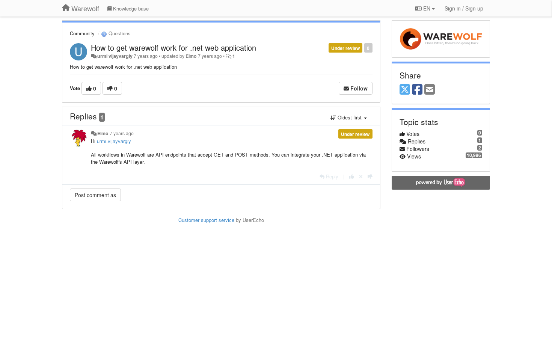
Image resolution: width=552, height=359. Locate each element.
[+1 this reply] (351, 176)
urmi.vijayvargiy (114, 141)
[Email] (429, 89)
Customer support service (206, 219)
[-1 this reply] (370, 176)
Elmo (191, 56)
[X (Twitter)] (405, 89)
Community (82, 33)
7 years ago (122, 133)
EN (427, 8)
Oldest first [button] (349, 117)
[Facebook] (417, 89)
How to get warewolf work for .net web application (173, 47)
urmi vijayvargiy (115, 56)
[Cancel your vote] (361, 176)
